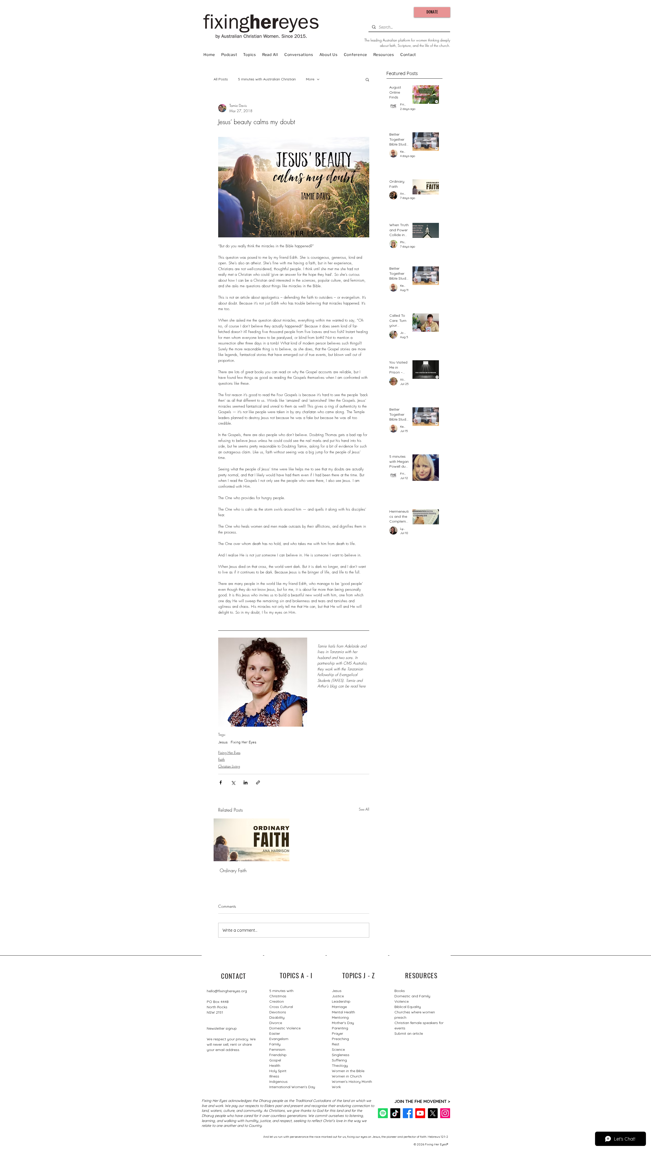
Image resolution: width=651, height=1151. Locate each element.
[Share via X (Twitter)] (233, 782)
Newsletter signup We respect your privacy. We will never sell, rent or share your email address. (231, 1039)
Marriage (339, 1006)
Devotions (277, 1012)
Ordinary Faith (233, 870)
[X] (433, 1113)
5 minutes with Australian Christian (267, 79)
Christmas (277, 996)
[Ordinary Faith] (251, 839)
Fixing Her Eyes (243, 742)
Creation (276, 1001)
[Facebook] (408, 1113)
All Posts (221, 79)
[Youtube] (420, 1113)
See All (364, 809)
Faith (221, 759)
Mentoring (340, 1017)
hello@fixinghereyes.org (227, 991)
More (310, 79)
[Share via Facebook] (220, 782)
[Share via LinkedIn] (245, 782)
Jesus (223, 742)
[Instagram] (445, 1113)
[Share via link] (258, 782)
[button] (367, 79)
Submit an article (408, 1033)
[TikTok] (395, 1113)
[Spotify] (383, 1113)
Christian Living (229, 766)
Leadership (341, 1001)
